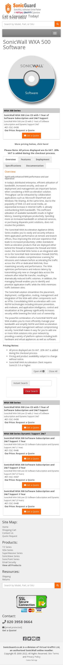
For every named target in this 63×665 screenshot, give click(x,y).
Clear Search (31, 391)
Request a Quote (25, 130)
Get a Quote (32, 135)
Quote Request (9, 536)
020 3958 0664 (14, 17)
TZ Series (7, 547)
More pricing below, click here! (31, 144)
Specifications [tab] (13, 165)
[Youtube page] (34, 639)
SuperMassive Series (12, 553)
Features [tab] (26, 159)
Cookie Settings (31, 660)
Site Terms (53, 653)
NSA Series (7, 550)
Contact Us (7, 533)
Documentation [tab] (35, 165)
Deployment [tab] (42, 159)
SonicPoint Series (10, 559)
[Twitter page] (29, 639)
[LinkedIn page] (38, 639)
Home (5, 526)
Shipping (6, 576)
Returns (6, 579)
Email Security (9, 562)
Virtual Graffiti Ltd (49, 647)
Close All (53, 371)
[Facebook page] (25, 639)
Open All (38, 371)
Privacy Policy (33, 656)
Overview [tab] (11, 159)
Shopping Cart (9, 529)
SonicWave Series (11, 556)
